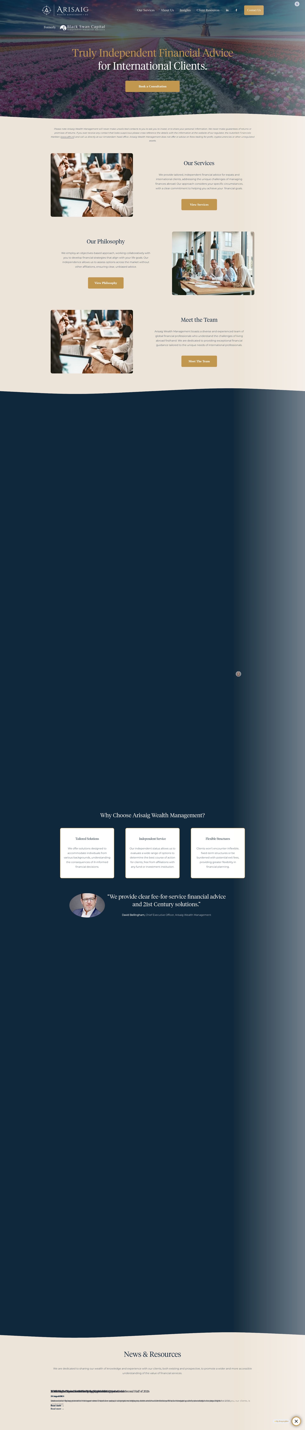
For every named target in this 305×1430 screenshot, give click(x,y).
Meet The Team (199, 361)
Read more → (57, 1405)
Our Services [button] (146, 10)
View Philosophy (106, 283)
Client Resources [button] (208, 10)
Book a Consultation (152, 86)
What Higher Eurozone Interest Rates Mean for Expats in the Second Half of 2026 (100, 1391)
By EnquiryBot (282, 1421)
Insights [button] (185, 10)
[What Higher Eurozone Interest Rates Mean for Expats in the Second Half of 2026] (135, 1386)
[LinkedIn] (227, 10)
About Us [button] (167, 10)
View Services (199, 204)
